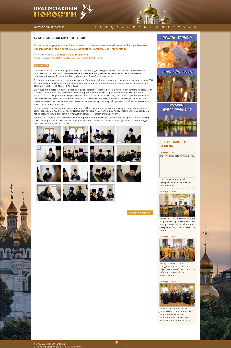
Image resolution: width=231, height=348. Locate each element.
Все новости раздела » (140, 212)
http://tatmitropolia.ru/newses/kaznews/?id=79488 (77, 57)
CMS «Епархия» (73, 346)
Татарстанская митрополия (74, 54)
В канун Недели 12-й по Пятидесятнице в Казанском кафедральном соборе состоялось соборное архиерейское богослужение (177, 269)
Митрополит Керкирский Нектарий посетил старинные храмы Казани (174, 182)
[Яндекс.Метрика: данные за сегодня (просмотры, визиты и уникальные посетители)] (123, 344)
